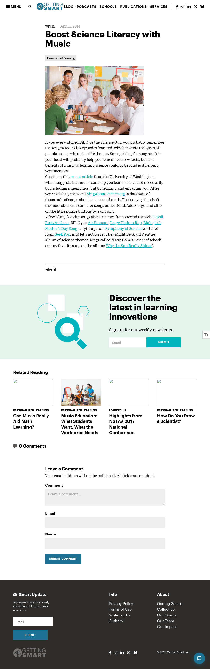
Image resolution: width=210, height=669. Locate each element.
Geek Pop (62, 234)
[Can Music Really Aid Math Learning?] (33, 392)
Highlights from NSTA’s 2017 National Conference (125, 424)
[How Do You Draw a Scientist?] (177, 392)
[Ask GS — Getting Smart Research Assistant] (199, 658)
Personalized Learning (61, 58)
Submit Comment (63, 558)
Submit (163, 342)
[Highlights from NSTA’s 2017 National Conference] (129, 392)
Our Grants (167, 615)
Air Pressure (98, 222)
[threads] (195, 6)
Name (50, 534)
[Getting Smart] (50, 6)
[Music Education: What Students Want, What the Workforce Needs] (81, 392)
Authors (116, 620)
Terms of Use (120, 609)
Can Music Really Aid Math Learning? (31, 421)
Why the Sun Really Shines (129, 245)
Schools (108, 6)
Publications (133, 6)
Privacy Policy (121, 603)
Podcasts (86, 6)
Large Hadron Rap (126, 222)
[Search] (30, 6)
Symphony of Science (123, 228)
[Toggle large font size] (206, 334)
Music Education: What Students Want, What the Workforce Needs (79, 424)
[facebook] (177, 7)
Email (50, 513)
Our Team (165, 620)
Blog (68, 6)
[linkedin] (189, 6)
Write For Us (119, 615)
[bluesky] (202, 7)
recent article (81, 176)
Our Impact (167, 626)
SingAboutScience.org (106, 193)
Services (159, 6)
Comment (54, 485)
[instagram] (182, 6)
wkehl (50, 26)
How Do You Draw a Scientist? (176, 418)
